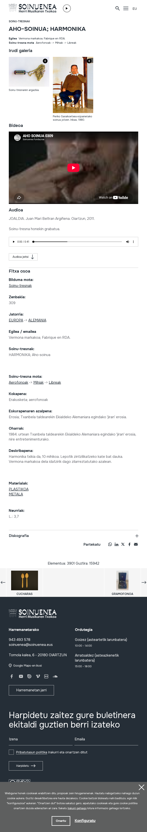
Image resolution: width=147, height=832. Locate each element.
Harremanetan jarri (31, 690)
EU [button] (134, 9)
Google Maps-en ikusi (27, 665)
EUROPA (16, 320)
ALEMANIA (37, 320)
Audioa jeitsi (21, 257)
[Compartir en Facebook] (129, 544)
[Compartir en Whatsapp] (110, 544)
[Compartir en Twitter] (123, 544)
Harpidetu (22, 766)
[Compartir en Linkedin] (116, 544)
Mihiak (59, 43)
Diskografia (19, 536)
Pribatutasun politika (31, 752)
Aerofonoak (43, 43)
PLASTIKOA (19, 489)
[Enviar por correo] (136, 544)
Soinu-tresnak (19, 21)
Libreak (71, 43)
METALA (16, 494)
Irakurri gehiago (77, 808)
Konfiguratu (85, 820)
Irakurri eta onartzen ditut (51, 752)
